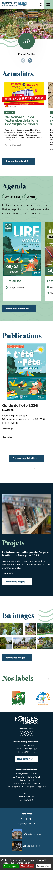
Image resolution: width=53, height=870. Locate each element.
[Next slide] (30, 60)
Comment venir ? (26, 823)
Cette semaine (12, 196)
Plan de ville (26, 819)
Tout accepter (10, 866)
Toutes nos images (15, 657)
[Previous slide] (23, 60)
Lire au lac (13, 281)
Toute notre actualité (17, 161)
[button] (21, 468)
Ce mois (31, 196)
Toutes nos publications (25, 458)
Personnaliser (43, 866)
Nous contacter (24, 758)
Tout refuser (27, 866)
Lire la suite (8, 573)
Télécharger (8, 428)
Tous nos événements (17, 308)
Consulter (7, 437)
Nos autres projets (15, 581)
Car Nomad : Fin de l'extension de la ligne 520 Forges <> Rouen (21, 121)
